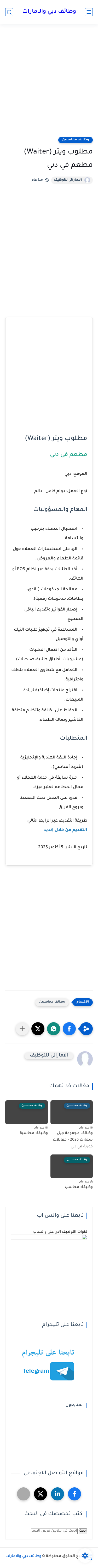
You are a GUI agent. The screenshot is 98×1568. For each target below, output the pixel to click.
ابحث (83, 1531)
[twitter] (40, 1493)
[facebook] (74, 1493)
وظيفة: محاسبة (34, 1133)
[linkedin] (57, 1493)
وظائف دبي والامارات (49, 12)
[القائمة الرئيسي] (89, 12)
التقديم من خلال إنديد (65, 830)
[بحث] (9, 12)
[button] (69, 1028)
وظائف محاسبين (75, 140)
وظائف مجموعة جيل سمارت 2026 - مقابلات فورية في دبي (73, 1140)
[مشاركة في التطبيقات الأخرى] (22, 1028)
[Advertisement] (49, 84)
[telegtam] (23, 1493)
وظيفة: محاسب (79, 1187)
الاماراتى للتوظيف (68, 180)
